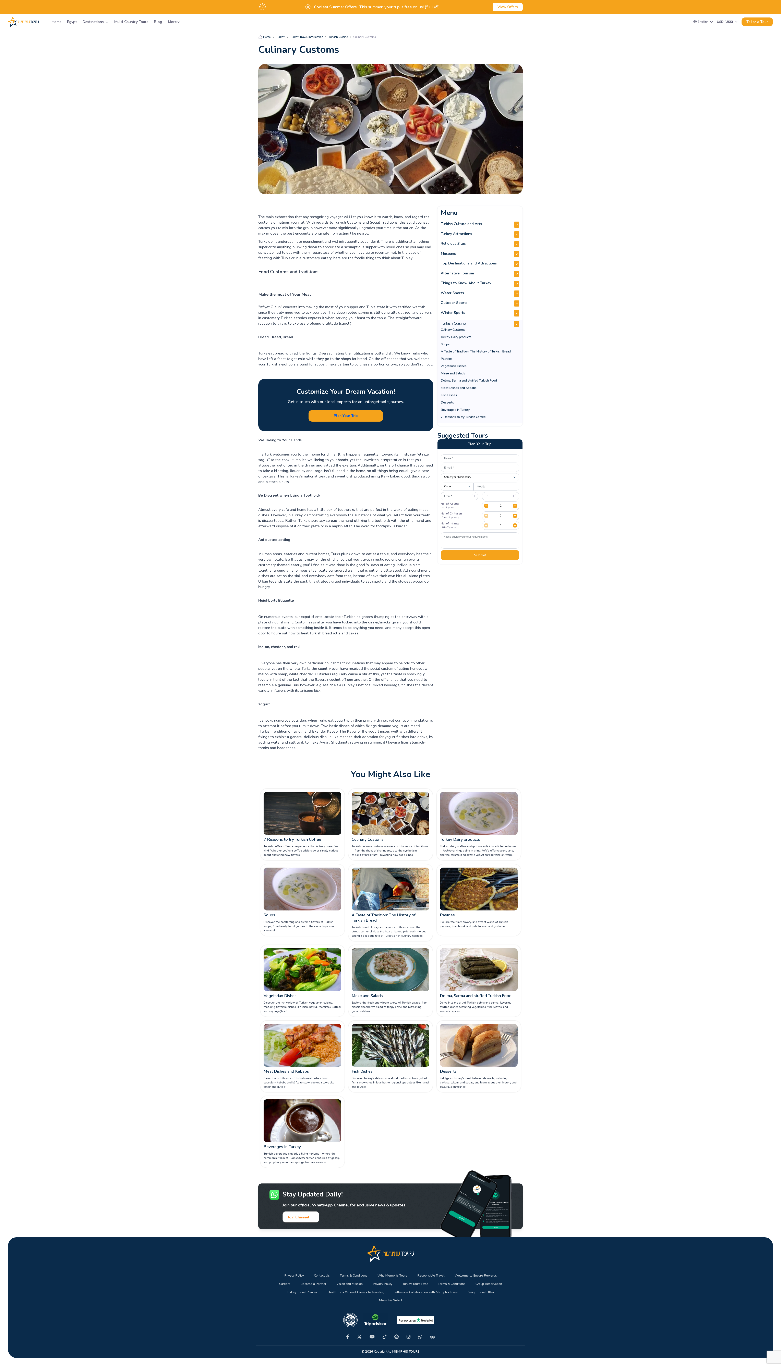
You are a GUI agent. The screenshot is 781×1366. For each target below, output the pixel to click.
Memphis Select (390, 1300)
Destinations (94, 21)
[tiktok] (384, 1336)
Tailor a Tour (757, 21)
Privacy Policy (294, 1276)
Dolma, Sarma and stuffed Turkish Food (469, 380)
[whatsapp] (420, 1336)
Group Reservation (489, 1284)
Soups (445, 344)
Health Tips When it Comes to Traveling (355, 1292)
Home (56, 21)
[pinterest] (396, 1336)
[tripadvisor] (432, 1337)
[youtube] (372, 1336)
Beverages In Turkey (455, 410)
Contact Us (322, 1276)
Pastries (447, 359)
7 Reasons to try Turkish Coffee (463, 417)
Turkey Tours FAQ (415, 1284)
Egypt (72, 21)
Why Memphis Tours (392, 1276)
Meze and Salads (453, 373)
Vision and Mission (349, 1284)
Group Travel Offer (481, 1292)
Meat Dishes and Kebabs (459, 388)
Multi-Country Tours (131, 21)
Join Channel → (301, 1217)
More (172, 21)
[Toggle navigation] (43, 21)
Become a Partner (313, 1284)
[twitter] (359, 1336)
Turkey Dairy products (456, 337)
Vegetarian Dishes (454, 366)
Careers (284, 1284)
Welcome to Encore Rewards (476, 1276)
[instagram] (408, 1336)
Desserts (447, 402)
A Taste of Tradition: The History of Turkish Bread (476, 351)
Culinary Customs (453, 329)
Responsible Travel (430, 1276)
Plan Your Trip (346, 415)
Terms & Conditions (353, 1276)
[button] (703, 22)
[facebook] (347, 1336)
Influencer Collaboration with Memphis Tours (426, 1292)
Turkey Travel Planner (302, 1292)
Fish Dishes (449, 395)
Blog (158, 21)
